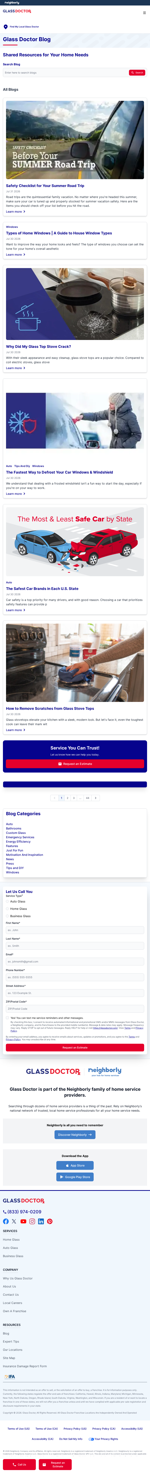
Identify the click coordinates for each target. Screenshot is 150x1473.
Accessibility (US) (132, 1428)
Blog (6, 1333)
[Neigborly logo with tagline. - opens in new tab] (105, 1072)
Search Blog (11, 64)
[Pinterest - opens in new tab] (50, 1221)
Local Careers (12, 1303)
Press (10, 863)
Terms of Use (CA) (46, 1428)
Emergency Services (20, 837)
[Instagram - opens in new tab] (32, 1221)
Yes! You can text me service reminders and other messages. (47, 1017)
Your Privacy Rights (106, 1438)
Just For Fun (14, 850)
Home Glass (18, 909)
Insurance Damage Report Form (25, 1366)
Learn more (14, 211)
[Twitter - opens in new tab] (15, 1221)
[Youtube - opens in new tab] (23, 1221)
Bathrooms (13, 828)
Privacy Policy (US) (75, 1428)
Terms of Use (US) (19, 1428)
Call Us (22, 1464)
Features (12, 846)
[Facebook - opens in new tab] (6, 1221)
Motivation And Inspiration (24, 855)
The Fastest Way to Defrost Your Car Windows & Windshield (59, 472)
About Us (9, 1286)
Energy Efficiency (18, 841)
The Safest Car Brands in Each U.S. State (42, 588)
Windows (12, 226)
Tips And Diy (22, 466)
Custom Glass (16, 833)
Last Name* (13, 938)
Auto (9, 466)
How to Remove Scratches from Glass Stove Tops (50, 708)
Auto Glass (17, 901)
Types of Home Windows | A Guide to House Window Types (59, 233)
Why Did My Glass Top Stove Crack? (38, 346)
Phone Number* (15, 970)
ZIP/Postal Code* (16, 1001)
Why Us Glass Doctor (18, 1278)
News (10, 859)
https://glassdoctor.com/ (105, 1028)
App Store (78, 1165)
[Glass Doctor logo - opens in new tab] (53, 1072)
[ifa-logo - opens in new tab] (9, 1377)
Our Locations (12, 1350)
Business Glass (20, 916)
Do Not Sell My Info (70, 1438)
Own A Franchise (14, 1311)
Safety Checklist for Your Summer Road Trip (45, 186)
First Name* (13, 922)
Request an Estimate (77, 764)
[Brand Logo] (75, 1201)
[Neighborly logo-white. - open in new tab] (12, 2)
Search (139, 72)
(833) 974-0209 (24, 1211)
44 (87, 797)
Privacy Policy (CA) (103, 1428)
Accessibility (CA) (42, 1438)
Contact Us (11, 1294)
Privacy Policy (13, 1039)
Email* (9, 954)
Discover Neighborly (72, 1134)
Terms (127, 1028)
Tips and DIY (15, 868)
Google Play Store (77, 1177)
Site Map (9, 1358)
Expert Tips (11, 1341)
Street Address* (16, 985)
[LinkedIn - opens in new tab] (41, 1221)
